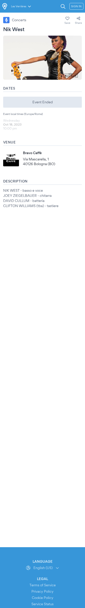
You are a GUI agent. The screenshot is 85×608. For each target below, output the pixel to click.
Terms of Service (42, 585)
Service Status (42, 604)
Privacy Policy (42, 591)
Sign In (76, 6)
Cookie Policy (42, 598)
